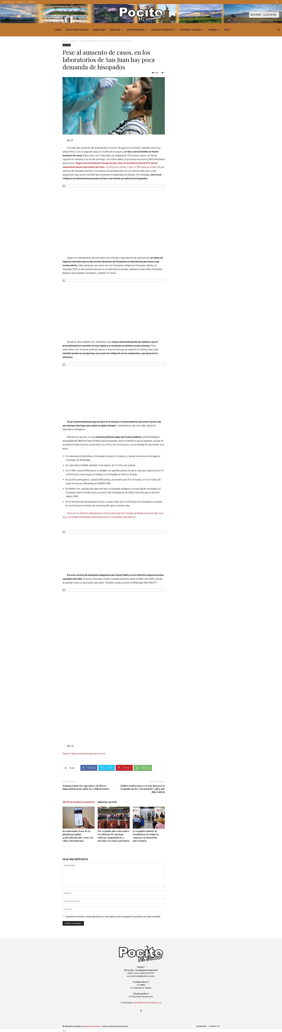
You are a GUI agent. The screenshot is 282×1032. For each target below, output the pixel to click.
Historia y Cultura (190, 29)
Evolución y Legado (77, 29)
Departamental (136, 29)
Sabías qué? (99, 29)
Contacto (31, 2)
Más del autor (107, 802)
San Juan (115, 29)
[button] (278, 30)
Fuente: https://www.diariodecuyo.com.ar (84, 753)
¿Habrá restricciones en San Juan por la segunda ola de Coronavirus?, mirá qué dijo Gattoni (142, 788)
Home (58, 29)
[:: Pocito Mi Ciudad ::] (141, 14)
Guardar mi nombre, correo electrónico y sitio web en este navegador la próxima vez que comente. (113, 916)
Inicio (65, 41)
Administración (9, 2)
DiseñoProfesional (92, 1026)
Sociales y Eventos (162, 29)
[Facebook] (277, 2)
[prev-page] (64, 847)
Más (226, 29)
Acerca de (21, 2)
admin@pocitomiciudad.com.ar (147, 1002)
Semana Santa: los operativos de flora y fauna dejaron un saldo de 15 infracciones (86, 787)
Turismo (213, 29)
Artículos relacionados (79, 802)
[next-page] (69, 847)
